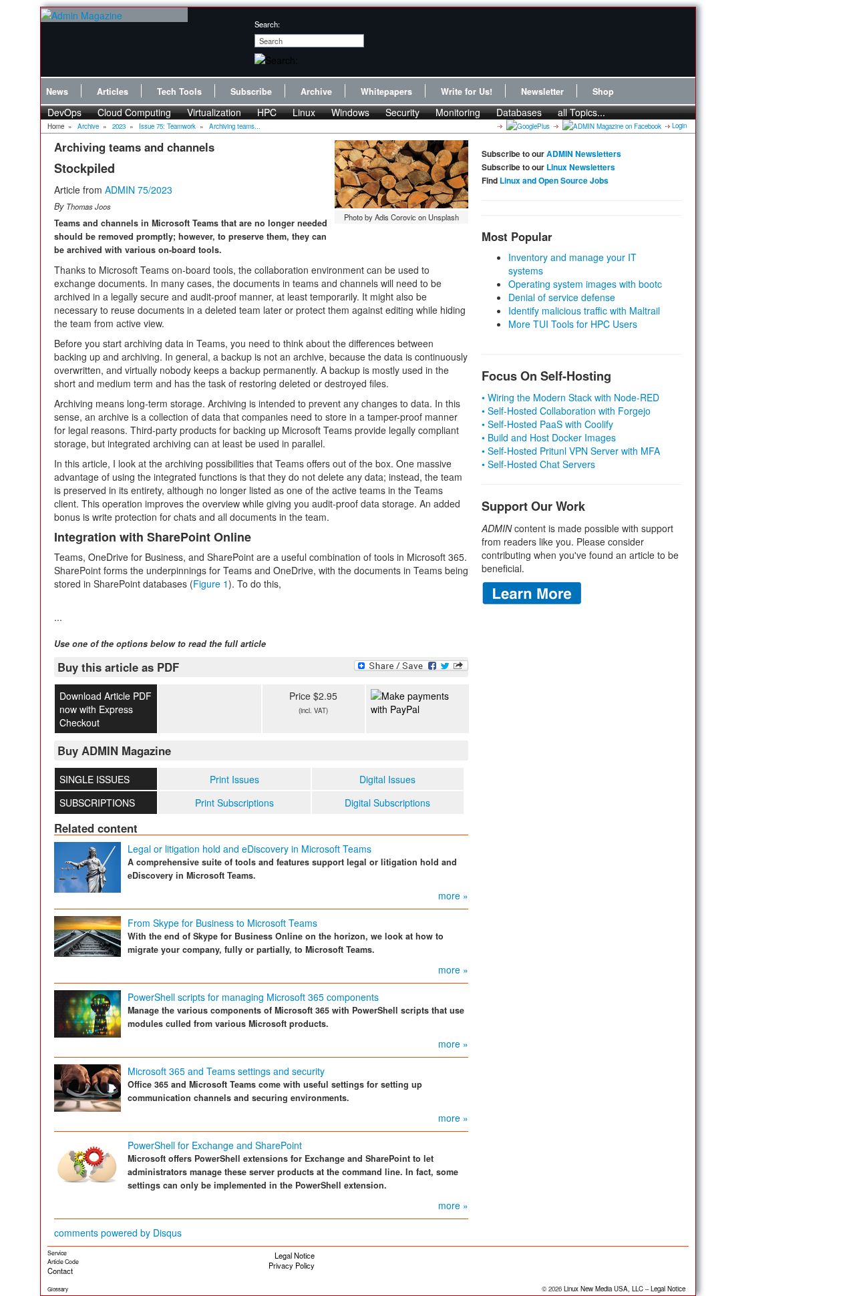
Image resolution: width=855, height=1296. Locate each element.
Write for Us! (466, 91)
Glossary (57, 1289)
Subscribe (251, 91)
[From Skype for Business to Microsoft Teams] (87, 934)
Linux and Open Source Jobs (554, 180)
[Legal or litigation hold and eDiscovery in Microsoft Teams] (87, 866)
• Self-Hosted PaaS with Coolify (547, 424)
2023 (119, 126)
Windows (350, 112)
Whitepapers (386, 91)
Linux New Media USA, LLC (603, 1288)
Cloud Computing (134, 112)
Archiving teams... (235, 126)
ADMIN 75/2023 (138, 189)
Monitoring (458, 112)
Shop (603, 91)
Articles (112, 91)
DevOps (64, 112)
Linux (304, 112)
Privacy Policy (292, 1265)
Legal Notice (295, 1255)
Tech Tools (179, 91)
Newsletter (542, 91)
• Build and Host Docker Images (549, 437)
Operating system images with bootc (585, 283)
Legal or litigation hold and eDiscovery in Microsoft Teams (249, 848)
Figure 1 (210, 583)
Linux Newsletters (580, 167)
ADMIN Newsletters (583, 154)
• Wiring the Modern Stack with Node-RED (570, 397)
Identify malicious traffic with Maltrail (584, 310)
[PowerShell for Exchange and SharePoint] (87, 1161)
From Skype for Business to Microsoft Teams (222, 922)
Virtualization (214, 112)
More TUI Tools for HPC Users (572, 324)
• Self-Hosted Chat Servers (538, 464)
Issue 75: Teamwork (167, 126)
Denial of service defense (561, 297)
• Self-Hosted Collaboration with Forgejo (566, 410)
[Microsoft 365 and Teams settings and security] (87, 1086)
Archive (316, 91)
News (57, 91)
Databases (519, 112)
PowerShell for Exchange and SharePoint (215, 1145)
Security (402, 112)
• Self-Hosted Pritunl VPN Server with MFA (571, 450)
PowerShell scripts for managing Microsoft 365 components (253, 997)
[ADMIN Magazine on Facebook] (610, 125)
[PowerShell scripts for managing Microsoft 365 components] (87, 1012)
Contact (60, 1270)
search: (267, 24)
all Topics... (581, 112)
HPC (267, 112)
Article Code (63, 1261)
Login (679, 125)
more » (453, 895)
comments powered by (118, 1232)
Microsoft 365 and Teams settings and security (226, 1071)
